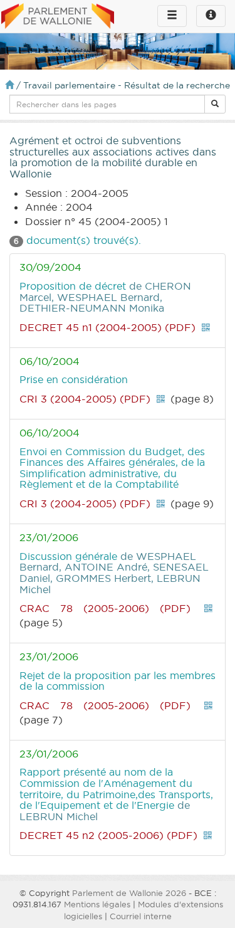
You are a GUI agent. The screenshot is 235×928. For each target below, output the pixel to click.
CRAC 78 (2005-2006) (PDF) (105, 608)
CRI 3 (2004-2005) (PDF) (84, 399)
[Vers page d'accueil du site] (57, 17)
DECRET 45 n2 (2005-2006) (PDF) (108, 835)
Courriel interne (141, 916)
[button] (215, 104)
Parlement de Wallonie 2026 (129, 893)
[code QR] (205, 327)
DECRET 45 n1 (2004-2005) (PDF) (107, 327)
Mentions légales (97, 904)
